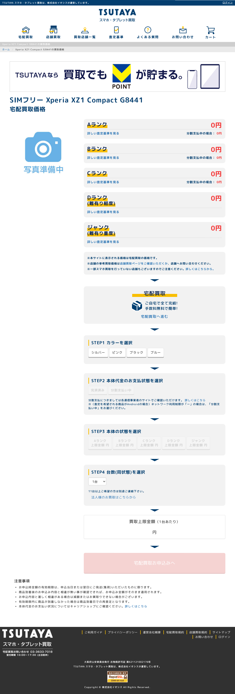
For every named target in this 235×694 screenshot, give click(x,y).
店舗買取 (53, 37)
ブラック (136, 352)
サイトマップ (221, 632)
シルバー (98, 352)
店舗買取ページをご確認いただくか (144, 263)
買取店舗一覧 (85, 37)
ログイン (228, 2)
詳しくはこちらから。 (200, 269)
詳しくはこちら (195, 400)
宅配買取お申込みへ (154, 563)
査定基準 (116, 37)
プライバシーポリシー (123, 632)
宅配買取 (25, 37)
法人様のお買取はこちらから (113, 497)
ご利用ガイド (94, 632)
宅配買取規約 (175, 632)
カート (210, 37)
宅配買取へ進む (154, 316)
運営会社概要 (152, 632)
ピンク (117, 352)
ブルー (156, 352)
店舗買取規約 (198, 632)
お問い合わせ (183, 37)
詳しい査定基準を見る (103, 133)
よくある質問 (148, 37)
